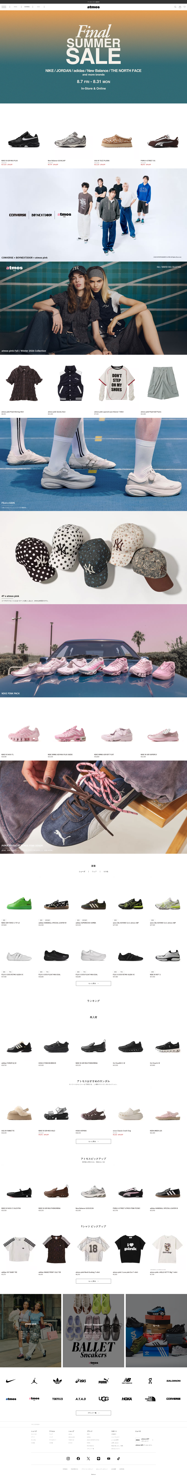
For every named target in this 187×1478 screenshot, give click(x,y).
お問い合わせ (114, 1443)
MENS (15, 6)
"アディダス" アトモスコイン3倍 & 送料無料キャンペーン (93, 2)
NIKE (88, 1434)
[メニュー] (4, 7)
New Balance (90, 1445)
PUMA (88, 1443)
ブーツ (33, 1437)
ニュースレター (115, 1437)
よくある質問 (114, 1440)
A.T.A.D (70, 1443)
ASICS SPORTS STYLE (93, 1440)
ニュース (138, 1431)
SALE (38, 6)
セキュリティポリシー (102, 1469)
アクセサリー (52, 1440)
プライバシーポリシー (87, 1469)
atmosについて (115, 1448)
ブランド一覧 (92, 1413)
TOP (32, 1424)
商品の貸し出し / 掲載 (117, 1445)
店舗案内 (113, 1434)
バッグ (51, 1437)
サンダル (33, 1440)
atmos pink (72, 1437)
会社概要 (113, 1469)
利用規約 (65, 1469)
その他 (33, 1443)
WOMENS (27, 6)
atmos (70, 1434)
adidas (89, 1437)
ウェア (51, 1434)
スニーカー (34, 1434)
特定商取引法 (74, 1469)
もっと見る (92, 983)
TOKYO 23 (71, 1440)
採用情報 (122, 1469)
